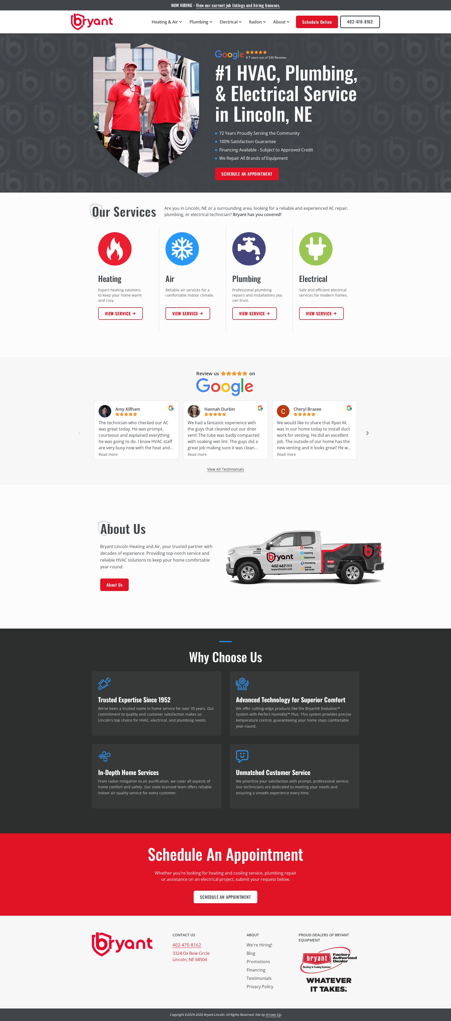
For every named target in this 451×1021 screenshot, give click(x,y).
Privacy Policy (260, 986)
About (253, 934)
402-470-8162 (360, 22)
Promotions (258, 961)
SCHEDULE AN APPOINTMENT (246, 174)
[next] (367, 433)
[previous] (79, 433)
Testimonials (259, 978)
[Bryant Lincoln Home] (92, 22)
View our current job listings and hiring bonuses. (238, 5)
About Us (114, 585)
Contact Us (184, 934)
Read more (108, 454)
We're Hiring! (259, 945)
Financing (256, 970)
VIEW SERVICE (118, 313)
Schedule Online (317, 22)
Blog (251, 953)
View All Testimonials (225, 469)
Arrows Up (273, 1014)
